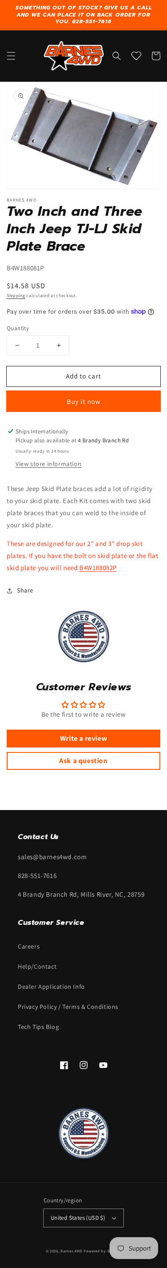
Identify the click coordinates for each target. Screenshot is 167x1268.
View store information (48, 464)
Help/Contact (37, 966)
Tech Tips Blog (38, 1027)
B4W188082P (98, 567)
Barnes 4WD (71, 1250)
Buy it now (84, 401)
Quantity (18, 328)
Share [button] (25, 590)
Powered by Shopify (103, 1250)
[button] (11, 56)
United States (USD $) (78, 1218)
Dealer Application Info (51, 986)
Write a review (83, 738)
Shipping (16, 295)
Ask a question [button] (83, 760)
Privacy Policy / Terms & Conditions (68, 1007)
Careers (29, 946)
